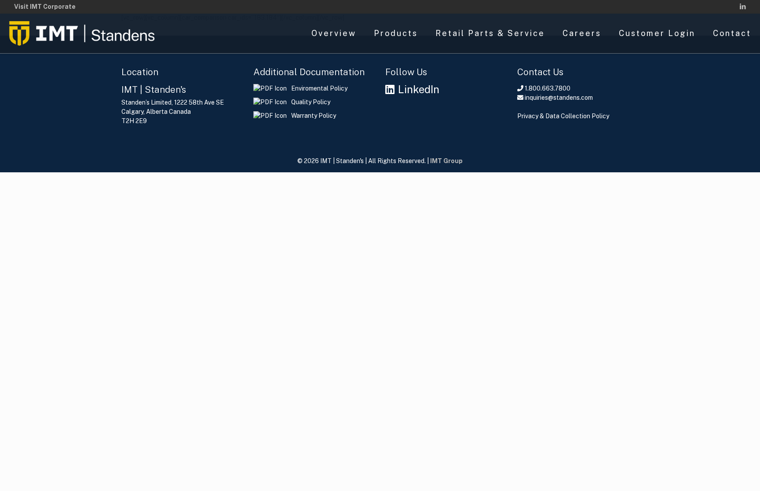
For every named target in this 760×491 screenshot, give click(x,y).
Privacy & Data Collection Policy (563, 116)
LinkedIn (418, 89)
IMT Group (446, 160)
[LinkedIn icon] (742, 6)
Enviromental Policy (319, 88)
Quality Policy (310, 101)
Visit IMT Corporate (45, 6)
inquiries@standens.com (559, 97)
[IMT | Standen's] (82, 33)
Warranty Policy (313, 115)
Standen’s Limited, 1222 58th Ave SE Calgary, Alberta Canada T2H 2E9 (172, 111)
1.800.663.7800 (547, 88)
